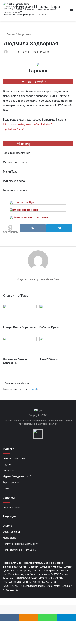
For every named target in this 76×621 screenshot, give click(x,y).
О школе (7, 525)
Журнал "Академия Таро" (17, 476)
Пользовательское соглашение (20, 549)
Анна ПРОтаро (48, 359)
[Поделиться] (33, 228)
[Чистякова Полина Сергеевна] (20, 346)
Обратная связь (11, 531)
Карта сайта (9, 537)
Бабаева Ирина (49, 327)
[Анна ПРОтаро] (56, 346)
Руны (6, 488)
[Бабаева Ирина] (56, 314)
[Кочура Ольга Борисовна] (20, 314)
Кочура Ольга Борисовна (19, 327)
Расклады (8, 470)
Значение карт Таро (14, 458)
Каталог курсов (11, 507)
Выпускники (24, 34)
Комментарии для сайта (20, 389)
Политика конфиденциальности (20, 543)
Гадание (7, 464)
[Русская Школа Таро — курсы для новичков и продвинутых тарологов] (17, 6)
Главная (10, 34)
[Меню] (71, 12)
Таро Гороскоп (11, 482)
